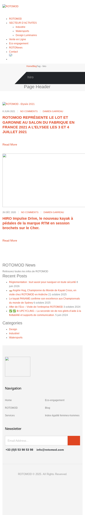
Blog (47, 407)
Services (10, 415)
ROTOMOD (15, 18)
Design (13, 329)
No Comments (29, 111)
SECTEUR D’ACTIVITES (23, 22)
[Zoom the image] (42, 367)
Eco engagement (18, 43)
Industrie (20, 27)
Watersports (22, 31)
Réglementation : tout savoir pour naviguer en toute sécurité (42, 282)
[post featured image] (18, 103)
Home (8, 400)
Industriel (14, 333)
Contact (13, 51)
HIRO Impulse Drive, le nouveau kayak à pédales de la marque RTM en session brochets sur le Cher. (37, 223)
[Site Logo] (10, 6)
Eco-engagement (54, 400)
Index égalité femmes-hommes (62, 415)
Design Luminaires (26, 35)
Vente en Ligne (17, 39)
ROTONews (15, 47)
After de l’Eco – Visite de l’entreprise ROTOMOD (36, 306)
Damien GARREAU (53, 111)
